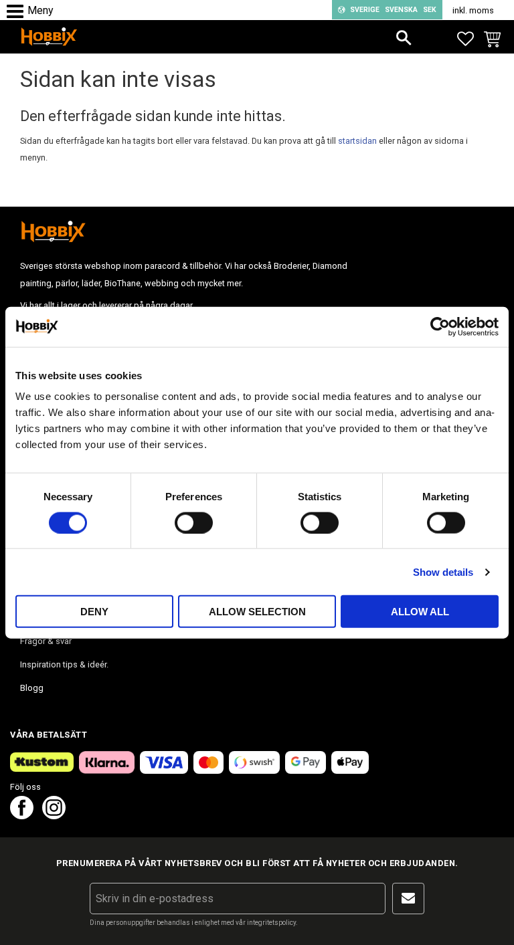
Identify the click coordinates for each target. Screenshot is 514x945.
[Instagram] (54, 815)
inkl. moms (473, 10)
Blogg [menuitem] (32, 688)
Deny (94, 611)
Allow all (420, 611)
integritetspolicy (271, 922)
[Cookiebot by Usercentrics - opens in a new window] (440, 326)
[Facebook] (21, 815)
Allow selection (257, 611)
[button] (18, 11)
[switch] (194, 522)
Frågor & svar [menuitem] (46, 641)
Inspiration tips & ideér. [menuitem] (64, 664)
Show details (443, 571)
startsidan (357, 141)
